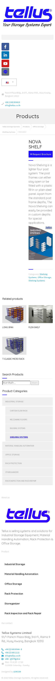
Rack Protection (13, 463)
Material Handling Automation (19, 445)
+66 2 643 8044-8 (12, 102)
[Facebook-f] (5, 46)
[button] (27, 37)
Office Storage (44, 277)
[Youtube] (5, 63)
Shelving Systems (37, 280)
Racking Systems (17, 428)
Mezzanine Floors (18, 419)
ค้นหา (35, 382)
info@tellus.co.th (12, 105)
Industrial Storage (14, 401)
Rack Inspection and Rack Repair (20, 481)
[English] (8, 82)
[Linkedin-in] (5, 55)
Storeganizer (11, 472)
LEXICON (17, 671)
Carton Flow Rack (18, 410)
